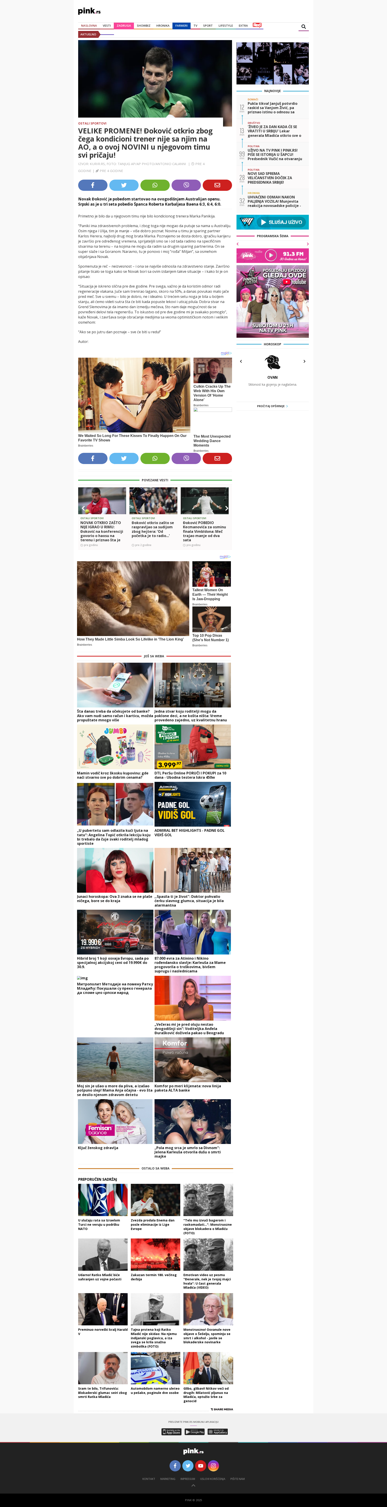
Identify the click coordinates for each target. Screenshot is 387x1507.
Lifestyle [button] (226, 26)
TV (195, 26)
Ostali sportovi (92, 123)
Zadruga (124, 26)
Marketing (167, 1479)
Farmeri (181, 26)
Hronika (163, 26)
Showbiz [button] (143, 26)
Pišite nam (237, 1479)
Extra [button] (243, 26)
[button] (83, 508)
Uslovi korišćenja (212, 1479)
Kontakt (148, 1479)
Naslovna (89, 26)
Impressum (188, 1479)
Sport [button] (208, 26)
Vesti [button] (107, 26)
